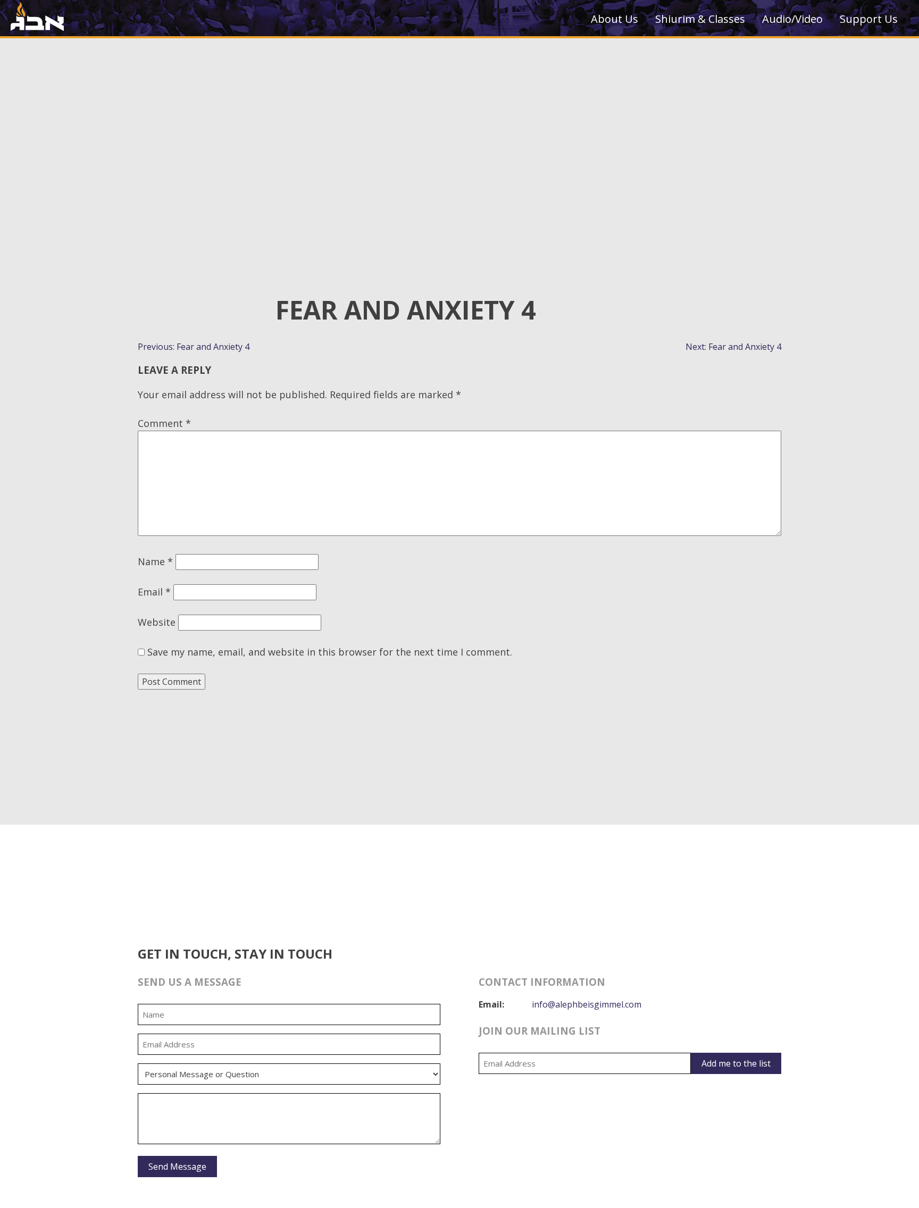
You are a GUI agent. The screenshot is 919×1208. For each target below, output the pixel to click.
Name (155, 561)
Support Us (869, 19)
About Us (614, 19)
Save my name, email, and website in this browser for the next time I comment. (329, 651)
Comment (164, 423)
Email (154, 591)
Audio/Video (792, 19)
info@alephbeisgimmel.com (586, 1004)
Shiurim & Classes (700, 19)
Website (157, 622)
